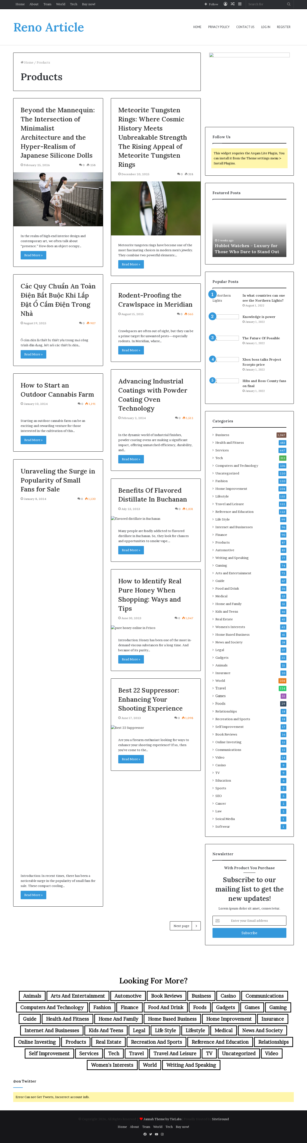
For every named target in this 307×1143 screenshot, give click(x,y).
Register (283, 27)
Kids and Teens (226, 611)
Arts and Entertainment (233, 573)
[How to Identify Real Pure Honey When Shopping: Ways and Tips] (156, 627)
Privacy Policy (219, 27)
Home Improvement (231, 489)
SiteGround (220, 1119)
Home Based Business (232, 634)
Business (222, 435)
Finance (221, 535)
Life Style (222, 519)
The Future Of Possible (261, 338)
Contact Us (245, 27)
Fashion (221, 481)
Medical (221, 596)
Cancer (220, 803)
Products (222, 542)
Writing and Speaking (232, 558)
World (60, 4)
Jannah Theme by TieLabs (162, 1119)
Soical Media (225, 819)
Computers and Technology (236, 465)
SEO (218, 796)
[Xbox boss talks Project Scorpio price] (226, 366)
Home (20, 4)
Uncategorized (227, 473)
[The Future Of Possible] (226, 345)
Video (219, 757)
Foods (220, 703)
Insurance (222, 673)
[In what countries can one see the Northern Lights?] (226, 302)
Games (220, 696)
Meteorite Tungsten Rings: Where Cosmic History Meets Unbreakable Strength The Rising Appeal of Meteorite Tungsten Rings (152, 137)
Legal (219, 650)
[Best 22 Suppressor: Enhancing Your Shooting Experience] (156, 727)
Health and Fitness (229, 442)
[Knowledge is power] (226, 323)
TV (217, 773)
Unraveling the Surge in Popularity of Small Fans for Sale (58, 480)
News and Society (228, 642)
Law (218, 811)
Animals (221, 665)
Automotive (224, 550)
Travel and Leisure (229, 504)
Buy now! (89, 4)
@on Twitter (24, 1081)
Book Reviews (226, 734)
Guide (219, 581)
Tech (73, 4)
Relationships (226, 711)
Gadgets (222, 657)
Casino (220, 765)
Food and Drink (227, 588)
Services (222, 450)
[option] (249, 230)
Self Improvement (229, 727)
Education (223, 780)
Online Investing (228, 742)
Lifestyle (222, 496)
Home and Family (228, 604)
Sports (220, 788)
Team (47, 4)
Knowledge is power (259, 317)
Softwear (222, 826)
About (34, 4)
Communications (228, 750)
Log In (265, 27)
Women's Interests (230, 627)
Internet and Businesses (234, 527)
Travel (220, 688)
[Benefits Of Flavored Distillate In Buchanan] (156, 518)
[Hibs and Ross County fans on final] (226, 387)
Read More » (33, 255)
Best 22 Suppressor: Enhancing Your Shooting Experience (150, 699)
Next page (181, 926)
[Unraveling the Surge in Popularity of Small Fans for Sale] (58, 686)
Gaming (221, 565)
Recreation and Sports (232, 719)
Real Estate (224, 619)
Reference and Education (234, 512)
